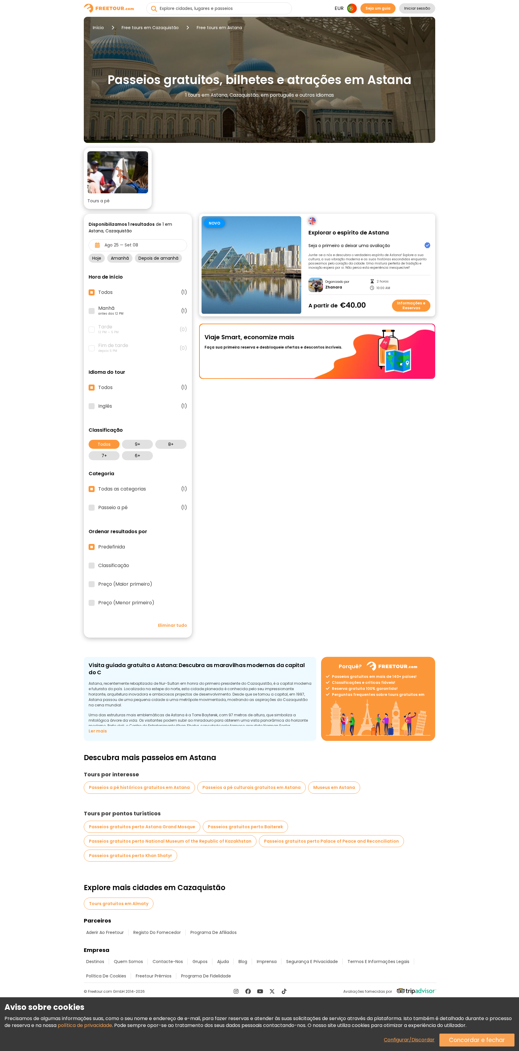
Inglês (142, 406)
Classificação (113, 566)
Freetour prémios (153, 976)
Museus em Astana (334, 787)
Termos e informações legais (378, 962)
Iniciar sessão (417, 8)
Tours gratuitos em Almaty (118, 904)
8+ (171, 444)
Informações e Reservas (411, 305)
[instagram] (236, 991)
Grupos (200, 962)
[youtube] (260, 991)
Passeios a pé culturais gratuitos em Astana (251, 787)
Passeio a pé (142, 508)
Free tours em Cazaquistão (150, 28)
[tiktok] (284, 991)
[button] (118, 178)
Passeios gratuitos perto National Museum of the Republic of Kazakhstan (170, 841)
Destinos (95, 962)
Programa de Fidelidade (206, 976)
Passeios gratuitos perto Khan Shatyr (130, 856)
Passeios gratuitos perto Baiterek (245, 827)
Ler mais (98, 731)
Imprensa (267, 962)
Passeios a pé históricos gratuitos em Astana (139, 787)
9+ (137, 444)
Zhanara (333, 287)
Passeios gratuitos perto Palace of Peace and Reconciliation (331, 841)
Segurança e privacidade (312, 962)
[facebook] (248, 991)
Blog (242, 962)
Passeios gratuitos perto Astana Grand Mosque (142, 827)
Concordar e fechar (477, 1040)
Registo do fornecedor (157, 932)
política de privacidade (85, 1025)
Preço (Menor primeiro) (126, 603)
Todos (104, 444)
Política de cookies (106, 976)
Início (98, 28)
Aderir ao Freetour (105, 932)
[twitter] (272, 991)
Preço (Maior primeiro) (125, 584)
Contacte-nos (168, 962)
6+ (137, 456)
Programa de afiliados (213, 932)
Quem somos (128, 962)
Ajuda (223, 962)
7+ (104, 456)
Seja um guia (378, 8)
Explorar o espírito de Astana (348, 232)
